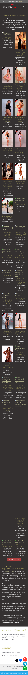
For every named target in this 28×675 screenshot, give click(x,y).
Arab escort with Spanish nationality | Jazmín (20, 87)
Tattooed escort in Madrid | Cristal (20, 119)
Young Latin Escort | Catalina (7, 38)
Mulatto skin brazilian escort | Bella (7, 257)
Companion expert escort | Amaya (7, 332)
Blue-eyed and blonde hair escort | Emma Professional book (7, 185)
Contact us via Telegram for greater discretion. (15, 673)
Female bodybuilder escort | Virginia (20, 354)
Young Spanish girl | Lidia (20, 299)
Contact (21, 1)
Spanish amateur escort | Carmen (7, 545)
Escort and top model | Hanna (20, 182)
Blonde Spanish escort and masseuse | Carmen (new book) (20, 521)
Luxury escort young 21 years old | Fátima (20, 332)
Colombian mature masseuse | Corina (7, 234)
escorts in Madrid (9, 571)
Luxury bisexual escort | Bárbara (20, 203)
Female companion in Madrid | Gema (7, 86)
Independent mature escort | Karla (8, 150)
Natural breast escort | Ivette (7, 276)
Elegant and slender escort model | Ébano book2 (20, 281)
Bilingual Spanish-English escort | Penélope (20, 53)
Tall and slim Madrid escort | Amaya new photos (20, 258)
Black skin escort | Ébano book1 (7, 217)
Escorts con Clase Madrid (14, 630)
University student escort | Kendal (8, 408)
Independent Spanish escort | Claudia (7, 119)
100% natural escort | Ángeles (20, 545)
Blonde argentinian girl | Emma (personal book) (20, 388)
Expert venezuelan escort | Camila (8, 365)
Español (15, 5)
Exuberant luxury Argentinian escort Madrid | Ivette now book (20, 151)
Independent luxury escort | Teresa (7, 301)
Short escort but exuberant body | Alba (20, 233)
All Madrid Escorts (14, 559)
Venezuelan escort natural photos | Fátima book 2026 (8, 388)
